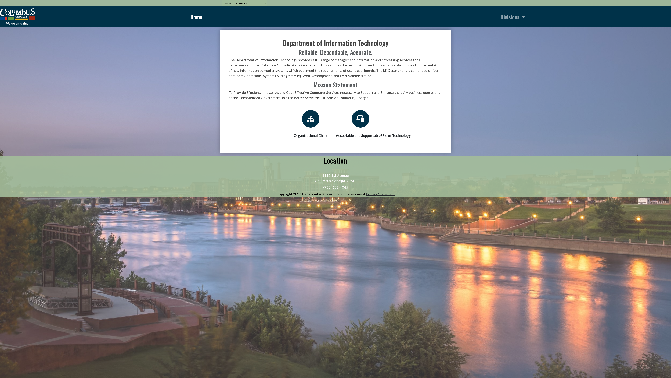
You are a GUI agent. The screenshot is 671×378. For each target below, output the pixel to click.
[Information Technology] (17, 16)
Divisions (510, 17)
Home (196, 17)
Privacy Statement (380, 194)
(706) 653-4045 (335, 187)
